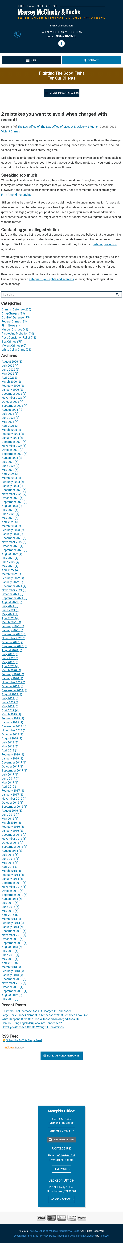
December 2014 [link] (12, 882)
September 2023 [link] (12, 502)
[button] (61, 43)
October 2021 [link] (10, 594)
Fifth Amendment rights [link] (16, 194)
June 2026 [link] (8, 369)
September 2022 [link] (12, 550)
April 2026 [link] (8, 377)
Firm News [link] (9, 325)
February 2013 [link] (11, 971)
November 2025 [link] (12, 397)
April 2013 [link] (8, 963)
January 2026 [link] (10, 389)
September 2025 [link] (12, 405)
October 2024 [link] (10, 449)
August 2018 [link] (10, 738)
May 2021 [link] (8, 614)
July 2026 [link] (8, 365)
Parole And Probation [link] (15, 333)
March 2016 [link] (9, 822)
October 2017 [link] (10, 766)
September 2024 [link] (12, 453)
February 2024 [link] (11, 482)
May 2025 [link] (8, 421)
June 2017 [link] (8, 778)
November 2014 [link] (12, 886)
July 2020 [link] (8, 654)
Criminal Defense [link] (13, 309)
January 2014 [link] (10, 927)
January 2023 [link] (10, 534)
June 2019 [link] (8, 702)
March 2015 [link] (9, 870)
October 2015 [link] (10, 842)
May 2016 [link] (8, 818)
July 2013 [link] (8, 951)
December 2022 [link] (12, 538)
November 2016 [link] (12, 798)
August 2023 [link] (10, 506)
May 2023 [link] (8, 518)
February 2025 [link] (11, 433)
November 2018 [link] (12, 730)
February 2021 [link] (11, 626)
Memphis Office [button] (60, 1130)
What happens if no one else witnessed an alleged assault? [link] (40, 1019)
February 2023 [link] (11, 530)
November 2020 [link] (12, 638)
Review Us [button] (60, 1169)
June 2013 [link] (8, 955)
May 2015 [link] (8, 862)
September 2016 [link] (12, 806)
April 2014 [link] (8, 914)
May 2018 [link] (8, 746)
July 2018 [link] (8, 742)
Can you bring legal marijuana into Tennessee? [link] (32, 1023)
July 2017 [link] (8, 774)
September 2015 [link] (12, 846)
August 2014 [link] (10, 898)
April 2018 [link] (8, 750)
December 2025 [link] (12, 393)
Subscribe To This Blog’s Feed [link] (24, 1040)
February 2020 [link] (11, 674)
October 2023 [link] (10, 498)
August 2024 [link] (10, 457)
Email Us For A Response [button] (63, 1055)
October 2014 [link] (10, 890)
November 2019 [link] (12, 682)
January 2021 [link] (10, 630)
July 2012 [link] (8, 999)
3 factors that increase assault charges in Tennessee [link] (37, 1011)
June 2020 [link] (8, 658)
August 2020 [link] (10, 650)
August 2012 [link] (10, 995)
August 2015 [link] (10, 850)
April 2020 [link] (8, 666)
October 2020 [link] (10, 642)
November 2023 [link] (12, 494)
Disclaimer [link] (20, 1235)
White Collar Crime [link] (13, 349)
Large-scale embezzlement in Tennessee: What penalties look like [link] (45, 1015)
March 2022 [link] (9, 574)
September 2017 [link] (12, 770)
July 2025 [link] (8, 413)
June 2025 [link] (8, 417)
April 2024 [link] (8, 473)
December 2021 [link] (12, 586)
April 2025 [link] (8, 425)
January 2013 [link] (10, 975)
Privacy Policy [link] (48, 1235)
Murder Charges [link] (12, 329)
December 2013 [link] (12, 931)
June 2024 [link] (8, 465)
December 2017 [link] (12, 762)
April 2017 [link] (8, 786)
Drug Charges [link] (10, 313)
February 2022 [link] (11, 578)
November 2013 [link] (12, 935)
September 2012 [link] (12, 991)
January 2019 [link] (10, 722)
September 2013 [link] (12, 943)
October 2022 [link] (10, 546)
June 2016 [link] (8, 814)
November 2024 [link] (12, 445)
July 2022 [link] (8, 558)
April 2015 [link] (8, 866)
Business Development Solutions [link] (77, 1235)
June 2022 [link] (8, 562)
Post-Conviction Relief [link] (16, 337)
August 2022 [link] (10, 554)
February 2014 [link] (11, 923)
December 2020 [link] (12, 634)
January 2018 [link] (10, 758)
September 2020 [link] (12, 646)
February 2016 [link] (11, 826)
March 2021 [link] (9, 622)
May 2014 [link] (8, 910)
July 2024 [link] (8, 461)
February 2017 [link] (11, 790)
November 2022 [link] (12, 542)
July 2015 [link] (8, 854)
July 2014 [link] (8, 902)
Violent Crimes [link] (10, 131)
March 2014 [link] (9, 919)
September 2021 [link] (12, 598)
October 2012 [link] (10, 987)
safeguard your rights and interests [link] (51, 279)
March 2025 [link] (9, 429)
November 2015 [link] (12, 838)
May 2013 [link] (8, 959)
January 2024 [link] (10, 486)
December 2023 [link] (12, 490)
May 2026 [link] (8, 373)
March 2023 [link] (9, 526)
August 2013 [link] (10, 947)
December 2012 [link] (12, 979)
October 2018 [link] (10, 734)
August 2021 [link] (10, 602)
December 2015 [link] (12, 834)
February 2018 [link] (11, 754)
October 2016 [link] (10, 802)
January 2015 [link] (10, 878)
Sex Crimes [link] (9, 341)
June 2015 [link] (8, 858)
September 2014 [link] (12, 894)
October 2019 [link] (10, 686)
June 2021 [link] (8, 610)
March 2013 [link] (9, 967)
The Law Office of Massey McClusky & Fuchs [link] (54, 1230)
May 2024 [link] (8, 469)
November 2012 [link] (12, 983)
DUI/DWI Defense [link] (13, 317)
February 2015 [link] (11, 874)
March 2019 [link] (9, 714)
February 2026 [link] (11, 385)
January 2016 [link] (10, 830)
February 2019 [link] (11, 718)
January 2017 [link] (10, 794)
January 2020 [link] (10, 678)
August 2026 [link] (10, 361)
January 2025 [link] (10, 437)
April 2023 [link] (8, 522)
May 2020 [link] (8, 662)
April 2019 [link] (8, 710)
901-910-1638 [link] (66, 36)
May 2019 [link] (8, 706)
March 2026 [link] (9, 381)
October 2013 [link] (10, 939)
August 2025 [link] (10, 409)
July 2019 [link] (8, 698)
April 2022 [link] (8, 570)
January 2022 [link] (10, 582)
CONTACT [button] (93, 60)
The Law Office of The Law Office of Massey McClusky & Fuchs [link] (58, 126)
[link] (61, 18)
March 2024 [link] (9, 477)
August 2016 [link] (10, 810)
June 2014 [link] (8, 906)
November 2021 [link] (12, 590)
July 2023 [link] (8, 510)
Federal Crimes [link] (11, 321)
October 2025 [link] (10, 401)
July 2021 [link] (8, 606)
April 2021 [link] (8, 618)
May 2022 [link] (8, 566)
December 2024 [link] (12, 441)
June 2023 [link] (8, 514)
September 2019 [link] (12, 690)
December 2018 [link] (12, 726)
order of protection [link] (105, 244)
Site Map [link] (33, 1235)
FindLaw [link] (104, 1235)
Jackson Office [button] (60, 1199)
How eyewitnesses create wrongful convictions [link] (33, 1027)
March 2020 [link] (9, 670)
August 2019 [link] (10, 694)
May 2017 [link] (8, 782)
